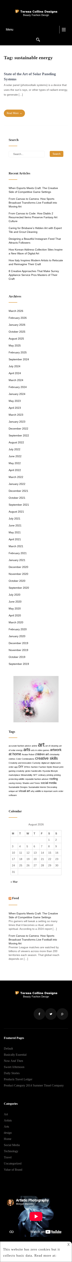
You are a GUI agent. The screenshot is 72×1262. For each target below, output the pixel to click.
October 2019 (17, 656)
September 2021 (19, 504)
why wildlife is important (41, 791)
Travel (8, 1157)
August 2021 (16, 511)
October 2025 (17, 331)
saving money (15, 783)
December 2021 (18, 490)
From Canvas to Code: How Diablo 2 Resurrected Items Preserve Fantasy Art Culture (33, 217)
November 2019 (18, 650)
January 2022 (17, 483)
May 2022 (15, 463)
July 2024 (14, 366)
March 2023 (16, 414)
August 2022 (16, 442)
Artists (8, 1120)
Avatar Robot (28, 754)
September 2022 (19, 435)
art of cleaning (51, 746)
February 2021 (18, 553)
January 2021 (17, 560)
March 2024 (16, 380)
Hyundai (46, 771)
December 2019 (18, 643)
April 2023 (15, 407)
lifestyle (54, 771)
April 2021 (15, 539)
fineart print (58, 767)
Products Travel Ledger (18, 1079)
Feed (15, 898)
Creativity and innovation (20, 763)
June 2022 (15, 456)
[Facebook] (39, 1014)
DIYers (27, 767)
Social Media (12, 1145)
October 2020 (17, 580)
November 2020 (18, 573)
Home (7, 1138)
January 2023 (17, 421)
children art (42, 754)
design (8, 1132)
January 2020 (17, 636)
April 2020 (15, 615)
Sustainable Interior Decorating (42, 787)
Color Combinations (25, 759)
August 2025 (16, 338)
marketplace (14, 775)
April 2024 (15, 373)
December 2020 (18, 567)
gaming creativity (16, 771)
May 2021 (15, 532)
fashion (34, 767)
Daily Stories (12, 1073)
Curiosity (36, 763)
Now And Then (13, 1060)
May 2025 (15, 345)
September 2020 (19, 587)
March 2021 (16, 546)
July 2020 (14, 594)
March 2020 (16, 622)
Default (8, 1048)
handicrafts (36, 771)
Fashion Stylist (45, 767)
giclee (28, 771)
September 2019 (19, 663)
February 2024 (18, 387)
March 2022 (16, 477)
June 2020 (15, 601)
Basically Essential (15, 1054)
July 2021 (14, 518)
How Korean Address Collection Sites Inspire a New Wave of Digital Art (36, 251)
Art (6, 1114)
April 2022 (15, 470)
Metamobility (26, 775)
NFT (35, 775)
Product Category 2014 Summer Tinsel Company (34, 1085)
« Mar (14, 881)
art (41, 744)
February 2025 (18, 352)
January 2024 (17, 393)
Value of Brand (13, 1169)
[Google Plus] (62, 1014)
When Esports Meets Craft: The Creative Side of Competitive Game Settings (33, 189)
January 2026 (17, 324)
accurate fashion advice (20, 746)
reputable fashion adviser (37, 779)
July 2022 (14, 449)
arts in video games (40, 750)
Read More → (14, 113)
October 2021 (17, 497)
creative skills (46, 758)
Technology (11, 1151)
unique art (13, 791)
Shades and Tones (31, 783)
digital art (45, 763)
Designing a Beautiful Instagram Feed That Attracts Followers (35, 240)
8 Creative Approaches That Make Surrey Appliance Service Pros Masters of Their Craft (34, 275)
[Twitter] (51, 1014)
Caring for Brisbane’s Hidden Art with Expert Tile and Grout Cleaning (35, 229)
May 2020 (15, 608)
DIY (20, 766)
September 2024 (19, 359)
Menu (9, 29)
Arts (6, 1126)
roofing (53, 778)
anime (34, 746)
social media (48, 782)
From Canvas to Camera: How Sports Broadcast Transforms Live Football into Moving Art (33, 202)
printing (57, 775)
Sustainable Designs (18, 787)
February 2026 (18, 317)
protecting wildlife (16, 779)
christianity (55, 754)
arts (26, 749)
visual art (24, 790)
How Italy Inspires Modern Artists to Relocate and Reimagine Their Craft (36, 262)
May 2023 (15, 400)
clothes (12, 759)
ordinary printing (45, 775)
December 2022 (18, 428)
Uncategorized (13, 1163)
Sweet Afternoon (14, 1067)
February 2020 (18, 629)
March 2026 (16, 310)
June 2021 (15, 525)
